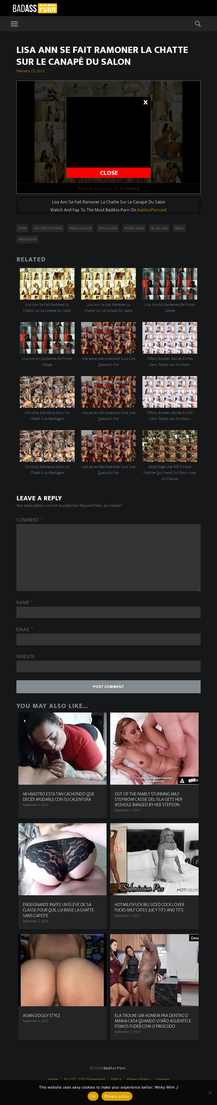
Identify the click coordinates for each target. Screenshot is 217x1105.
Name (24, 603)
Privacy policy (117, 1096)
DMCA (116, 1079)
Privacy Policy (138, 1079)
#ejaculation (80, 228)
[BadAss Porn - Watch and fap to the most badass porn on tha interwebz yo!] (35, 8)
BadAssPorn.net (152, 210)
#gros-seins (134, 228)
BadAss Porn (114, 1068)
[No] (210, 1092)
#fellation (108, 228)
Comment (29, 520)
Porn (22, 228)
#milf (179, 228)
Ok (93, 1096)
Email (24, 630)
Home (53, 1079)
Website (25, 657)
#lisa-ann (159, 228)
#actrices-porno (48, 228)
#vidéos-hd (27, 239)
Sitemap (162, 1079)
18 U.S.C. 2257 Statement (84, 1079)
